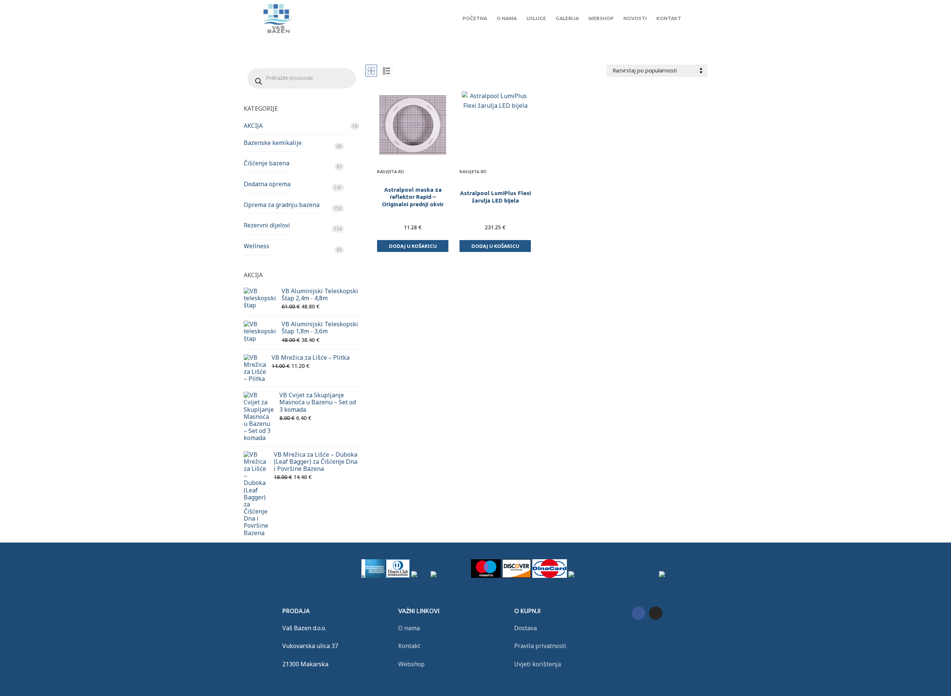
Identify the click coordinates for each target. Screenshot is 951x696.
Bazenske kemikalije (273, 143)
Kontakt (409, 646)
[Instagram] (655, 613)
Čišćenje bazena (266, 163)
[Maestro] (486, 576)
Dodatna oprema (267, 184)
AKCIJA (253, 126)
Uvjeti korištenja (537, 664)
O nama (409, 628)
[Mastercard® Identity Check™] (613, 576)
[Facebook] (638, 613)
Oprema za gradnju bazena (281, 205)
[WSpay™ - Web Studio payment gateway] (671, 576)
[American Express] (372, 576)
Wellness (256, 246)
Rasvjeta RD (391, 171)
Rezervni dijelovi (267, 225)
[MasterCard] (450, 576)
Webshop (411, 664)
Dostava (525, 628)
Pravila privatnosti (540, 646)
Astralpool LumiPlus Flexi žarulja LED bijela (495, 197)
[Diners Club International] (398, 576)
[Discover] (516, 576)
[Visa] (420, 576)
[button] (412, 246)
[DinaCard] (549, 576)
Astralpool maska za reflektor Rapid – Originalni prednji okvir (413, 197)
